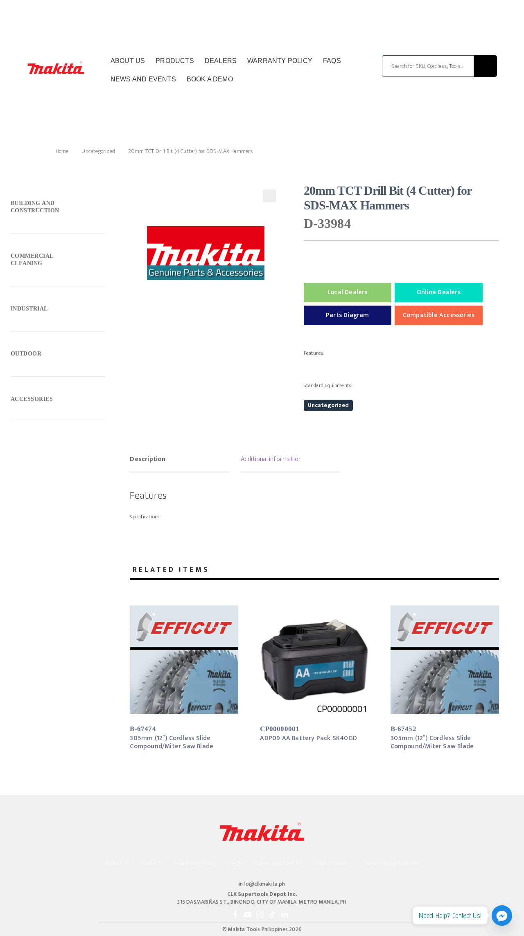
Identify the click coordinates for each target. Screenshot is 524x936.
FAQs (332, 60)
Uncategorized (98, 151)
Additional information (271, 459)
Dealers (221, 60)
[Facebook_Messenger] (502, 915)
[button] (269, 195)
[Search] (485, 66)
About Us (128, 60)
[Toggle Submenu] (58, 208)
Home (62, 151)
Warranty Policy (279, 60)
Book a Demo (210, 79)
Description (147, 459)
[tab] (179, 460)
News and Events (143, 79)
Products (175, 60)
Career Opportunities (391, 863)
